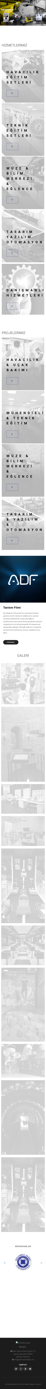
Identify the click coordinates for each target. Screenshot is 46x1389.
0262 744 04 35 (24, 1357)
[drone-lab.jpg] (23, 831)
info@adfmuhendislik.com (24, 1360)
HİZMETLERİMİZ (14, 45)
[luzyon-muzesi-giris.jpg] (23, 1061)
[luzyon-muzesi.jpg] (23, 1117)
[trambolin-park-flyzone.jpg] (23, 1004)
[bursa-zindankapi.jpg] (23, 744)
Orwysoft (38, 1384)
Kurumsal (11, 642)
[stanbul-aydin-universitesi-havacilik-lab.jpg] (23, 683)
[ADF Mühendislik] (16, 4)
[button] (4, 1262)
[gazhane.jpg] (23, 945)
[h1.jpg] (23, 1194)
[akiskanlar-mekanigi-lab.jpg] (23, 799)
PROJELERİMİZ (13, 333)
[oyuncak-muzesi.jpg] (23, 885)
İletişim (22, 1346)
